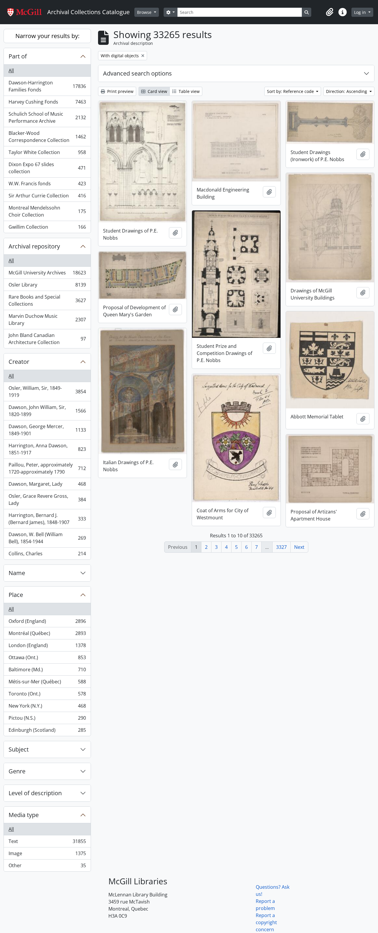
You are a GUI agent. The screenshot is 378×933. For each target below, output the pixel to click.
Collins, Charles (47, 554)
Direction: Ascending (347, 91)
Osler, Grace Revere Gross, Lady (47, 499)
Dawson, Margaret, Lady (47, 485)
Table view (188, 91)
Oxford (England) (47, 622)
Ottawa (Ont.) (47, 659)
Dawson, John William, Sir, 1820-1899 (47, 411)
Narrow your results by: (47, 36)
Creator (19, 362)
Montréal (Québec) (47, 634)
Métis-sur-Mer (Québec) (47, 683)
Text (47, 842)
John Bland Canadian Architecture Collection (47, 339)
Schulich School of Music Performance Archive (47, 117)
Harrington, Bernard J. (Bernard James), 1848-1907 (47, 519)
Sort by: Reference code (291, 91)
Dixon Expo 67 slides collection (47, 168)
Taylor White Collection (47, 153)
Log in (360, 12)
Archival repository (34, 246)
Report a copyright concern (266, 922)
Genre (17, 771)
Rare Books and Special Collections (47, 300)
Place (16, 595)
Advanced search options (137, 73)
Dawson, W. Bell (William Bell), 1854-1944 (47, 538)
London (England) (47, 647)
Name (17, 573)
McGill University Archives (47, 274)
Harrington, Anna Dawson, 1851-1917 (47, 449)
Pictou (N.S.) (47, 719)
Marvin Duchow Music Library (47, 319)
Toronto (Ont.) (47, 695)
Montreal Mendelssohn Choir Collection (47, 211)
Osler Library (47, 286)
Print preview (119, 91)
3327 (281, 547)
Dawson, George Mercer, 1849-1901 (47, 430)
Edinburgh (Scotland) (47, 731)
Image (47, 855)
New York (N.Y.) (47, 707)
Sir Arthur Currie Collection (47, 197)
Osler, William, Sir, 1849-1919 (47, 391)
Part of (18, 56)
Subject (19, 749)
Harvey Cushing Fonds (47, 103)
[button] (329, 12)
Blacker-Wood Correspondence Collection (47, 136)
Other (47, 866)
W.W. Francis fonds (47, 185)
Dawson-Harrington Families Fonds (47, 86)
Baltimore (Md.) (47, 671)
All (11, 70)
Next (299, 547)
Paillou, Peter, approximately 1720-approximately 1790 (47, 468)
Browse (145, 12)
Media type (24, 815)
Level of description (35, 793)
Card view (156, 91)
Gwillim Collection (47, 228)
